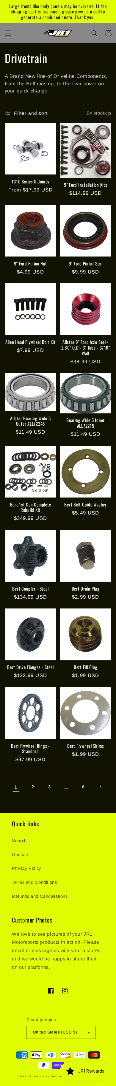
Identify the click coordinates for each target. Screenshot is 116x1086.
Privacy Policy (26, 868)
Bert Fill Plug (86, 667)
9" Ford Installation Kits (85, 185)
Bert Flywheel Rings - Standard (30, 748)
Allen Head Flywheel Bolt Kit (30, 342)
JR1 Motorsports (39, 1076)
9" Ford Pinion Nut (30, 263)
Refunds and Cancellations (40, 896)
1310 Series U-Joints (30, 181)
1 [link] (15, 787)
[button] (8, 33)
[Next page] (100, 787)
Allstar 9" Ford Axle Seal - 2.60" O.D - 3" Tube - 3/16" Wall (85, 347)
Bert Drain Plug (86, 588)
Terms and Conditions (34, 882)
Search (19, 840)
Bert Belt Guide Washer (85, 504)
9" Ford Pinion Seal (86, 263)
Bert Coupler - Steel (30, 588)
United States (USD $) (55, 1032)
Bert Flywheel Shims (85, 746)
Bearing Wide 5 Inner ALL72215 (85, 423)
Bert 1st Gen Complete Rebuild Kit (30, 507)
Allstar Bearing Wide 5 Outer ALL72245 (30, 421)
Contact (20, 854)
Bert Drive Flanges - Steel (30, 667)
